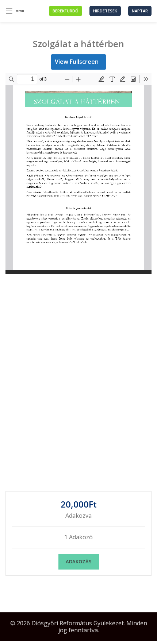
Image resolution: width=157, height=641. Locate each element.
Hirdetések (105, 10)
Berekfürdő (65, 10)
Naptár (140, 10)
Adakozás (79, 561)
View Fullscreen (77, 62)
